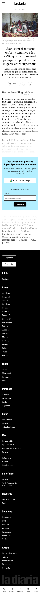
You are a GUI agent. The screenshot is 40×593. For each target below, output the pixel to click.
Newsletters (7, 517)
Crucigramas (7, 465)
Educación (6, 319)
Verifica (5, 355)
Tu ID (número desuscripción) (9, 484)
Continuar (20, 204)
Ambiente (6, 293)
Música (5, 423)
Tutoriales (6, 557)
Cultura (5, 308)
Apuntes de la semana (11, 448)
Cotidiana (6, 304)
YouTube (5, 524)
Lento (4, 402)
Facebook (6, 535)
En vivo (5, 452)
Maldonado (7, 373)
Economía (6, 315)
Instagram (6, 532)
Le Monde (6, 398)
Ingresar (9, 258)
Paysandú (6, 377)
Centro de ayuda (9, 553)
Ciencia (5, 300)
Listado (5, 479)
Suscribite (9, 264)
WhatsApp (6, 528)
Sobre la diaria (8, 499)
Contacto (6, 568)
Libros (4, 333)
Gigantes (6, 405)
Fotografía (6, 458)
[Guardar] (24, 84)
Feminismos (7, 322)
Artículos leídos (8, 427)
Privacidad (6, 564)
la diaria (5, 395)
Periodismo (7, 419)
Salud (4, 348)
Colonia (5, 369)
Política (5, 344)
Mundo (17, 9)
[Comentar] (30, 84)
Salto (4, 380)
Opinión (5, 341)
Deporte (5, 311)
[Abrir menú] (4, 3)
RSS (4, 521)
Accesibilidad (7, 560)
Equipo (5, 503)
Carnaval (6, 297)
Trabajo (5, 352)
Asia (23, 9)
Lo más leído (7, 441)
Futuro (5, 326)
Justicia (5, 330)
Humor (5, 461)
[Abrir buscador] (36, 3)
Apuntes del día (9, 445)
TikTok (5, 539)
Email (6, 194)
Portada (5, 279)
